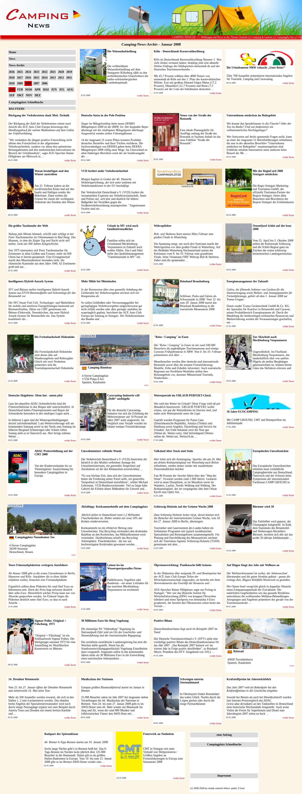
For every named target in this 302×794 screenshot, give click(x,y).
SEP (12, 95)
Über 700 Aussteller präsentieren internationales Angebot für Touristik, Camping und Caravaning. (260, 77)
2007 (36, 83)
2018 (12, 77)
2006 (44, 83)
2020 (61, 71)
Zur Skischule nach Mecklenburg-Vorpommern (270, 338)
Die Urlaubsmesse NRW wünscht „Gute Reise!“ (256, 67)
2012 (61, 77)
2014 (44, 77)
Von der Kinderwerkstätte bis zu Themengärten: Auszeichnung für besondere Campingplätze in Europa (54, 470)
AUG (70, 89)
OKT (20, 95)
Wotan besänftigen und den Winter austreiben (52, 172)
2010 (12, 83)
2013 (53, 77)
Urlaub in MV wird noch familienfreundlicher (122, 227)
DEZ (37, 95)
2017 (20, 77)
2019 (69, 71)
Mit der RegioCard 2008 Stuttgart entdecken (268, 172)
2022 (44, 71)
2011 (69, 77)
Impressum (224, 775)
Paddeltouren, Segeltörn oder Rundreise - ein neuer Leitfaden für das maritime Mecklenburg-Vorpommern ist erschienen (127, 584)
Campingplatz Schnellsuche (26, 102)
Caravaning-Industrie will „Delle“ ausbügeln (123, 397)
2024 (28, 71)
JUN (54, 89)
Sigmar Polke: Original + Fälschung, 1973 (50, 622)
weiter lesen (143, 95)
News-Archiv (17, 65)
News (12, 58)
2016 (28, 77)
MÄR (28, 89)
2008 (28, 83)
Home (12, 52)
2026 (12, 71)
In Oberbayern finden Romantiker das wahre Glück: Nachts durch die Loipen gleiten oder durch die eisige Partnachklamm (200, 698)
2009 (20, 83)
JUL (62, 89)
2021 (53, 71)
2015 (36, 77)
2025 (20, 71)
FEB (20, 89)
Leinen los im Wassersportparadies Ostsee (124, 567)
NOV (29, 95)
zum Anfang (224, 734)
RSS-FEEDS (16, 108)
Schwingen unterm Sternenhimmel (191, 681)
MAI (46, 89)
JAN (12, 89)
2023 (36, 71)
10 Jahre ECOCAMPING (242, 411)
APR (37, 89)
